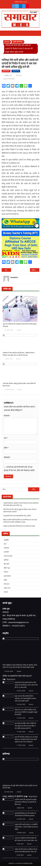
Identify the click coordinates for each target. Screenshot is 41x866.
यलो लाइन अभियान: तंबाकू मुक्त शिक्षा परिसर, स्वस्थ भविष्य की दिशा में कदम (19, 384)
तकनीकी (6, 552)
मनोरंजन (6, 572)
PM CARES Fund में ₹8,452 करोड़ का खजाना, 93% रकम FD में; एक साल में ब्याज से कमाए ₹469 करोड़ (20, 666)
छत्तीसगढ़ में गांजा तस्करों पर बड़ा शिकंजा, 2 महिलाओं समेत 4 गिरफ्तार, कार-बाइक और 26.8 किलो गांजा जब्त (19, 354)
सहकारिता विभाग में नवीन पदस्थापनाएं (8, 270)
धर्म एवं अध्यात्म (8, 556)
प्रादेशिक (6, 560)
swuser (19, 330)
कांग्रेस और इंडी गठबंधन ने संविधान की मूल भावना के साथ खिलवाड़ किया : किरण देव (26, 850)
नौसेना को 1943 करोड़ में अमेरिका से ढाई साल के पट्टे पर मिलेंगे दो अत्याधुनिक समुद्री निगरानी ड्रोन (26, 712)
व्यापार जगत (16, 71)
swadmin (19, 75)
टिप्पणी (7, 415)
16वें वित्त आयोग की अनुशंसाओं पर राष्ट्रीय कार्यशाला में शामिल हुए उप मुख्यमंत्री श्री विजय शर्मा (26, 802)
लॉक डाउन (6, 584)
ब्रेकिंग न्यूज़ (7, 568)
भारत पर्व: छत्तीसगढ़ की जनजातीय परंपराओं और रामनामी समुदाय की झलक (20, 325)
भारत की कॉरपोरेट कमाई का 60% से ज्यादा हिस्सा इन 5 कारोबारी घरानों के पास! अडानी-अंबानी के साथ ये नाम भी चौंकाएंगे (26, 739)
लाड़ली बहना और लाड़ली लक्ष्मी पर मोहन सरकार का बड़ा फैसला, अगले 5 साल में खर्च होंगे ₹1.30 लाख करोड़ (26, 685)
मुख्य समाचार (6, 71)
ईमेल (6, 447)
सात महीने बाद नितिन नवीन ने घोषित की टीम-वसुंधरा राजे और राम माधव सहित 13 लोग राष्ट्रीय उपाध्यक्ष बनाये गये (25, 726)
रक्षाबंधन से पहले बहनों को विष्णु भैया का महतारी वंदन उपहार (19, 526)
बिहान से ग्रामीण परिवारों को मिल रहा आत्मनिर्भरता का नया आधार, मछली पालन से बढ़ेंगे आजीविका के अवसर (20, 521)
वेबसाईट (7, 457)
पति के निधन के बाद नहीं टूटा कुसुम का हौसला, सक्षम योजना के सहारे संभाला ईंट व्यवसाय (20, 510)
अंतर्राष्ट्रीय (6, 540)
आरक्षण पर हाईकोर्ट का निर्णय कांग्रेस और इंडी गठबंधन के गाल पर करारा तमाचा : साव (26, 839)
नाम (6, 438)
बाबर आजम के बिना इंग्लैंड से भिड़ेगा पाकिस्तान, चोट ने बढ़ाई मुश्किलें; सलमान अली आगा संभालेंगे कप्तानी (25, 698)
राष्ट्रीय (5, 580)
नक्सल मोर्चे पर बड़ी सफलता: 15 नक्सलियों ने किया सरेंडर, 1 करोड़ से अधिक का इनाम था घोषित (26, 827)
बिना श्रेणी (6, 564)
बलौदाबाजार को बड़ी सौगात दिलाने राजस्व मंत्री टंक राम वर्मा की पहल (20, 787)
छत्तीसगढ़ (6, 548)
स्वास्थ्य (6, 592)
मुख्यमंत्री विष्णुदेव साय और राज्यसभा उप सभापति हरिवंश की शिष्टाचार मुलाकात (25, 814)
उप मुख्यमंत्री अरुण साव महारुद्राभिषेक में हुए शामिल (17, 516)
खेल (5, 544)
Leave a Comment (9, 79)
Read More (11, 679)
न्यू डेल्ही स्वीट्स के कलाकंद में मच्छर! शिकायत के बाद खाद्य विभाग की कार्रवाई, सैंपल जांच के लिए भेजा (21, 504)
